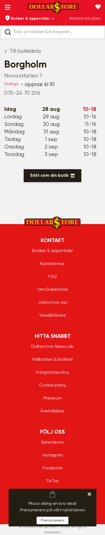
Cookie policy (52, 385)
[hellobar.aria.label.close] (89, 494)
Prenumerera (52, 520)
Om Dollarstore (52, 290)
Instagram (53, 455)
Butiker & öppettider (52, 251)
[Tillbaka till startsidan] (53, 9)
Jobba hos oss (52, 302)
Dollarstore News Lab (52, 347)
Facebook (53, 468)
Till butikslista (25, 51)
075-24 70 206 (22, 93)
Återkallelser (52, 411)
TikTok (52, 481)
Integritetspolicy (52, 372)
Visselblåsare (52, 315)
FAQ (52, 277)
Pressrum (53, 398)
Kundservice (52, 264)
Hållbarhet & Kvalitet (52, 359)
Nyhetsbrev (52, 442)
